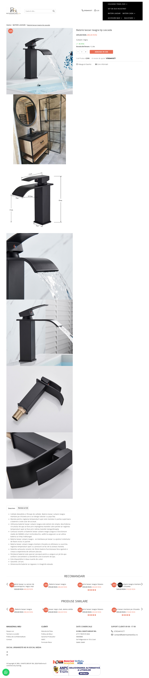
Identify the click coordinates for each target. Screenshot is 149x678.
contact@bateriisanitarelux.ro (126, 634)
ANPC (43, 639)
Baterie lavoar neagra (57, 584)
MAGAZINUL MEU (13, 626)
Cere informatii (102, 64)
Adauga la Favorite (84, 64)
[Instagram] (7, 655)
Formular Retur (46, 642)
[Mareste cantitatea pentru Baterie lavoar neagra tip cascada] (85, 52)
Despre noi (10, 631)
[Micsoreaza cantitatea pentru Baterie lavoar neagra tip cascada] (78, 52)
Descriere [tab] (11, 508)
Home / (9, 25)
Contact (9, 639)
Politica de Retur (47, 634)
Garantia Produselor (48, 637)
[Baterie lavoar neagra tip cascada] (39, 61)
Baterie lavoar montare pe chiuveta (126, 609)
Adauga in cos (101, 52)
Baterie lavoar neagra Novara (91, 584)
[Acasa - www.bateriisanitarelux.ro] (13, 11)
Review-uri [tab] (23, 508)
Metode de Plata (47, 631)
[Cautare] (54, 11)
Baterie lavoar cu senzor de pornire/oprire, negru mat (23, 585)
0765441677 (119, 631)
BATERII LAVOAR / (20, 25)
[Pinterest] (7, 652)
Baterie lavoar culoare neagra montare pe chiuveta (126, 585)
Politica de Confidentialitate (15, 637)
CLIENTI (44, 626)
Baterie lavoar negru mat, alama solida (57, 609)
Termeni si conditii (12, 634)
